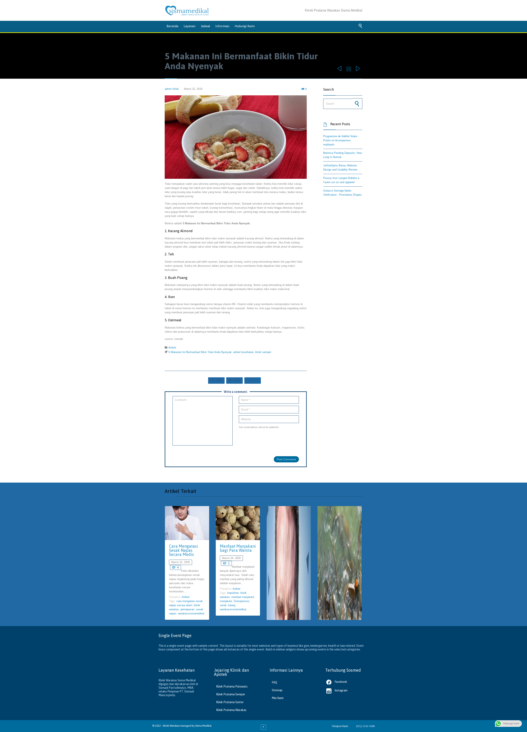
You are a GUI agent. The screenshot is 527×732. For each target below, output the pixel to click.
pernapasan (187, 609)
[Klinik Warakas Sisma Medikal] (187, 10)
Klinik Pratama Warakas (231, 710)
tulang (231, 605)
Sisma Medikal (203, 725)
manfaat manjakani (242, 597)
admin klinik (172, 88)
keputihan (233, 592)
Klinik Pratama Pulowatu (231, 686)
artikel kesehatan (243, 352)
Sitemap (277, 690)
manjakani (226, 601)
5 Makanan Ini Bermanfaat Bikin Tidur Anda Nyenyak (200, 352)
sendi (223, 605)
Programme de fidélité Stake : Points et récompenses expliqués (341, 140)
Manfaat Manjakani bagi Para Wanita (238, 548)
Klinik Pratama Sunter (230, 702)
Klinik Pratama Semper (230, 694)
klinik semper (263, 352)
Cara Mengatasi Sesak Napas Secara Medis (183, 550)
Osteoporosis (242, 601)
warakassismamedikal (191, 613)
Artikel (172, 347)
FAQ (274, 682)
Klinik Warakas (171, 725)
